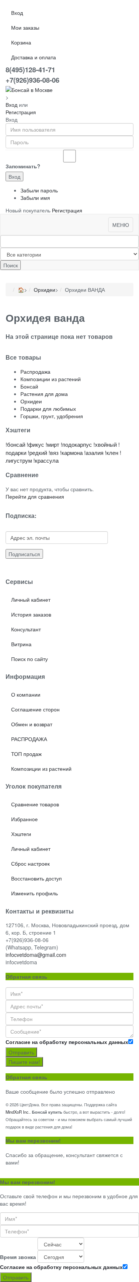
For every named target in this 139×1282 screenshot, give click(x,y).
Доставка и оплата (33, 57)
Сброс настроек (30, 863)
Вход (17, 12)
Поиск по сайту (29, 659)
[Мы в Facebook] (15, 567)
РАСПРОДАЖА (29, 739)
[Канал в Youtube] (11, 567)
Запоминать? (23, 166)
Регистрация (21, 112)
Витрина (21, 644)
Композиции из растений (50, 379)
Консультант (26, 629)
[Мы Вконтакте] (20, 567)
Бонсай (29, 386)
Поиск (10, 265)
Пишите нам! (24, 1061)
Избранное (24, 819)
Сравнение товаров (35, 804)
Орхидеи (44, 289)
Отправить (21, 1052)
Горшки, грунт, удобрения (51, 416)
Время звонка (18, 1256)
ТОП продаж (26, 753)
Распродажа (35, 371)
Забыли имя (35, 197)
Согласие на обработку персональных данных (67, 1041)
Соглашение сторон (35, 709)
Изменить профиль (34, 893)
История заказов (31, 614)
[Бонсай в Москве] (29, 88)
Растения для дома (44, 393)
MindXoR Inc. (18, 1112)
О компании (25, 694)
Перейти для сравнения (35, 496)
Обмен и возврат (31, 724)
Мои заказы (25, 27)
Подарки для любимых (48, 408)
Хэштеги (21, 833)
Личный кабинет (30, 599)
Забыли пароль (39, 190)
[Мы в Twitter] (7, 567)
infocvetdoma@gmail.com (36, 954)
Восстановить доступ (36, 878)
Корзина (21, 42)
